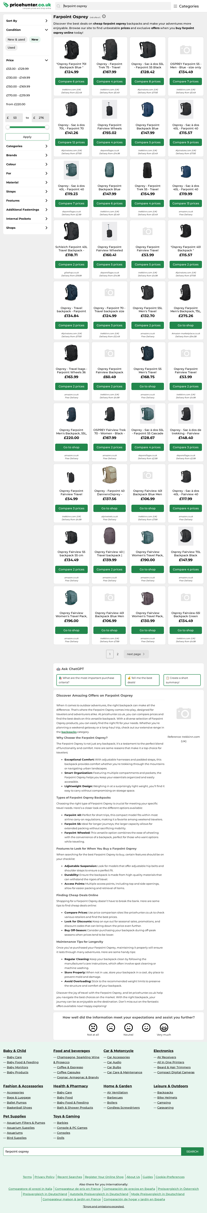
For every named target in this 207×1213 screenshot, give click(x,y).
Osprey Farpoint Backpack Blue (147, 126)
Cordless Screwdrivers (123, 1107)
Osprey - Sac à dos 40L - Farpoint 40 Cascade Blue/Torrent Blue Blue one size (71, 187)
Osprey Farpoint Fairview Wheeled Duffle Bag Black (109, 248)
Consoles (63, 1133)
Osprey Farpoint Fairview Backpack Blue (109, 370)
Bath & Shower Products (75, 1107)
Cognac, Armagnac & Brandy (78, 1077)
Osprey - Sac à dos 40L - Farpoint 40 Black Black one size (186, 126)
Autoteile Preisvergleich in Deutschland (99, 1194)
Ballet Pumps (16, 1102)
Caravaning (165, 1107)
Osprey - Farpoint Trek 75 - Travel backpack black (109, 65)
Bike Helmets (167, 1097)
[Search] (58, 6)
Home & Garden (118, 1086)
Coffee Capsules (68, 1072)
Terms (27, 1177)
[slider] (7, 127)
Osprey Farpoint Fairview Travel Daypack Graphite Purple (147, 248)
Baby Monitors (17, 1067)
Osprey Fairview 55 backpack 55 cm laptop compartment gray (71, 553)
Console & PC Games (72, 1128)
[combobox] (116, 6)
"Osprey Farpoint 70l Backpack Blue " (71, 65)
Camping (164, 1102)
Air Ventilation (117, 1092)
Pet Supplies (14, 1116)
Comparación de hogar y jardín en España (134, 1199)
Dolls (60, 1138)
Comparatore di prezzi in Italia (30, 1189)
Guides (148, 1177)
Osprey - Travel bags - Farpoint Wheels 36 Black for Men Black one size (71, 370)
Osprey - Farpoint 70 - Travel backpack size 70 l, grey (109, 309)
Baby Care (14, 1057)
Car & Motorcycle (119, 1051)
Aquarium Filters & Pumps (26, 1123)
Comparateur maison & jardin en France (72, 1199)
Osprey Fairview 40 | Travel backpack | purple (109, 553)
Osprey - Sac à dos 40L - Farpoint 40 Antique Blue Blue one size (185, 187)
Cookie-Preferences (170, 1177)
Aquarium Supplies (21, 1128)
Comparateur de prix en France (78, 1189)
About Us (133, 1177)
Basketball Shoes (19, 1107)
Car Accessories (118, 1057)
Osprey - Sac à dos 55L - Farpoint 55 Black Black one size (147, 65)
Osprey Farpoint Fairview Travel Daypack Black (71, 492)
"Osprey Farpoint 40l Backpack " (186, 248)
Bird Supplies (16, 1138)
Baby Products (17, 1072)
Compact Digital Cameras (175, 1072)
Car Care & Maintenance (124, 1072)
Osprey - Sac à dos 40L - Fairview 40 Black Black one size (186, 492)
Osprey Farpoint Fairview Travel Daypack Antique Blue (185, 370)
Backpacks (165, 1092)
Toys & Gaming (66, 1116)
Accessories (15, 1092)
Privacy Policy (45, 1177)
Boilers (112, 1102)
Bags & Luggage (19, 1097)
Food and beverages (71, 1051)
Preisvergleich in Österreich (178, 1189)
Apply (27, 137)
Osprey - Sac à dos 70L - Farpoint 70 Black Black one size (71, 126)
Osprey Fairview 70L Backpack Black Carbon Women (186, 553)
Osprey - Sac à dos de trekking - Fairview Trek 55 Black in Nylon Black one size (186, 431)
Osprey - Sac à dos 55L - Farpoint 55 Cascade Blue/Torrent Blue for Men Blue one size (147, 431)
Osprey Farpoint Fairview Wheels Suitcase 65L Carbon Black (109, 126)
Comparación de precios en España (129, 1189)
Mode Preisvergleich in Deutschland (158, 1194)
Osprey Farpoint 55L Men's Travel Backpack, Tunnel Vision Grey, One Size (147, 309)
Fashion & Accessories (23, 1086)
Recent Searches (69, 1177)
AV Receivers (166, 1057)
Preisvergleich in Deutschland (45, 1194)
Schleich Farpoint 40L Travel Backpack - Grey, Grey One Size (71, 248)
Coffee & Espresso (70, 1067)
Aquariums (15, 1133)
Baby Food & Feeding (23, 1062)
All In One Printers (170, 1062)
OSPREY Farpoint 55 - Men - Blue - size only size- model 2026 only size (186, 65)
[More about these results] (104, 16)
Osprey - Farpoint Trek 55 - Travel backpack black (148, 187)
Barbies (62, 1123)
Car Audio (114, 1062)
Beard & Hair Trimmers (174, 1067)
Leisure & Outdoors (171, 1086)
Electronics (163, 1051)
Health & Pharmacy (70, 1086)
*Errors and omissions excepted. (103, 1206)
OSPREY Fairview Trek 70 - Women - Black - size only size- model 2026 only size (109, 431)
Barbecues (115, 1097)
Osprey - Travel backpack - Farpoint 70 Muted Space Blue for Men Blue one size (71, 309)
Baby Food (65, 1097)
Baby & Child (14, 1051)
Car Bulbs (114, 1067)
